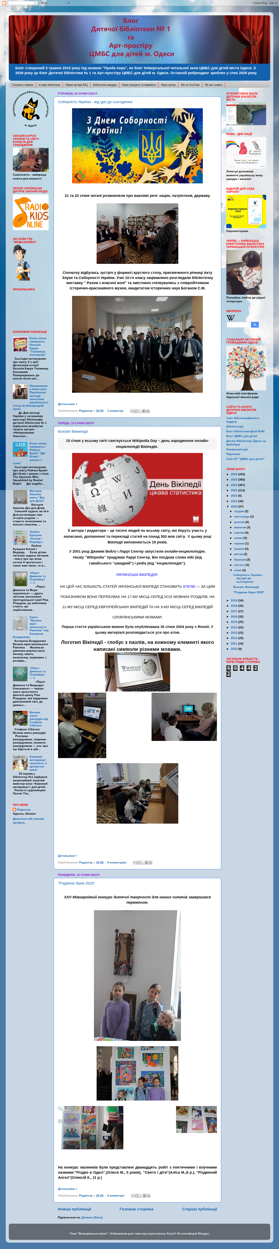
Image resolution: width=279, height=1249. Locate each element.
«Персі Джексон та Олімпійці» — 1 (38, 673)
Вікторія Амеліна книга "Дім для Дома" (37, 496)
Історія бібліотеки (49, 84)
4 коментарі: (116, 1195)
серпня (239, 532)
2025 (234, 479)
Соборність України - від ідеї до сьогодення (95, 102)
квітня (239, 554)
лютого (240, 565)
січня (238, 570)
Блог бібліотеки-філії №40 (245, 431)
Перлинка (233, 454)
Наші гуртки (168, 84)
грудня (239, 511)
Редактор (23, 809)
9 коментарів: (117, 862)
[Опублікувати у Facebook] (144, 411)
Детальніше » (67, 404)
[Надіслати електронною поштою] (132, 411)
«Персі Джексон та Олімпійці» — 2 (38, 577)
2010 (234, 648)
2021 (234, 501)
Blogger (203, 1233)
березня (240, 559)
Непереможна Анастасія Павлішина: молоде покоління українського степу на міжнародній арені (30, 397)
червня (239, 543)
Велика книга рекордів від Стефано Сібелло (39, 719)
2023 (234, 490)
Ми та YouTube (190, 84)
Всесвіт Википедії (73, 431)
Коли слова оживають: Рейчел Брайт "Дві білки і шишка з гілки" (30, 453)
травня (239, 548)
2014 (234, 627)
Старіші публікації (199, 1209)
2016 (234, 616)
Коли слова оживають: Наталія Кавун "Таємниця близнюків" (38, 346)
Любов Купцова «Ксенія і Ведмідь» (36, 536)
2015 (234, 621)
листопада (242, 516)
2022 (234, 495)
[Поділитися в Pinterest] (148, 411)
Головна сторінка (22, 84)
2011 (234, 643)
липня (238, 538)
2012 (234, 638)
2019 (234, 600)
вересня (240, 527)
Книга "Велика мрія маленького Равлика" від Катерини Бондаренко (30, 627)
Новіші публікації (74, 1209)
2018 (234, 605)
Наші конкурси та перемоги (139, 84)
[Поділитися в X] (140, 411)
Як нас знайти (213, 84)
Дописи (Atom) (92, 1217)
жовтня (239, 522)
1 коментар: (116, 410)
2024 (234, 485)
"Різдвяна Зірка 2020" (76, 883)
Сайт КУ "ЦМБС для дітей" (245, 459)
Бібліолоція (234, 426)
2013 (234, 632)
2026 (234, 474)
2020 (234, 506)
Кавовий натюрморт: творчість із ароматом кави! (38, 763)
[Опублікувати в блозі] (136, 411)
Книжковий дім (237, 449)
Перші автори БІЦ (77, 84)
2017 (234, 611)
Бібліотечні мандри (105, 84)
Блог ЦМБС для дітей (241, 436)
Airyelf (170, 1233)
